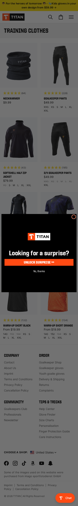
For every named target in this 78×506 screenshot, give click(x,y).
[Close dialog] (74, 217)
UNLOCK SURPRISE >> (39, 262)
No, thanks (39, 271)
